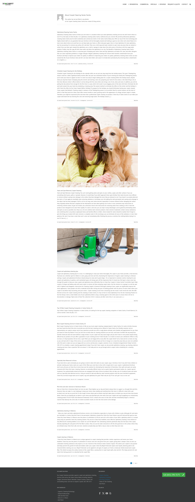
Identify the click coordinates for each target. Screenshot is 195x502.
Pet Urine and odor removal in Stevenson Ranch (71, 387)
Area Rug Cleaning (104, 479)
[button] (190, 4)
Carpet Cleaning (103, 475)
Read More (136, 63)
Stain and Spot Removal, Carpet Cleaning (69, 190)
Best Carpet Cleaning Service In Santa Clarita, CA (71, 324)
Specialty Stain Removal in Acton (67, 360)
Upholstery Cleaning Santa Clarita (67, 32)
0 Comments (86, 379)
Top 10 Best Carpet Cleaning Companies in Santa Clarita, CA (74, 308)
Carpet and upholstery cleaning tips (67, 271)
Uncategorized (83, 100)
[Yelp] (110, 493)
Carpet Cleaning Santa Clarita (64, 63)
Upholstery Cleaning (82, 63)
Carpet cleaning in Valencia (65, 437)
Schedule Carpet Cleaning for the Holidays (69, 71)
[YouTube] (107, 493)
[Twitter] (103, 493)
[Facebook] (100, 493)
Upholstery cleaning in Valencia (66, 411)
